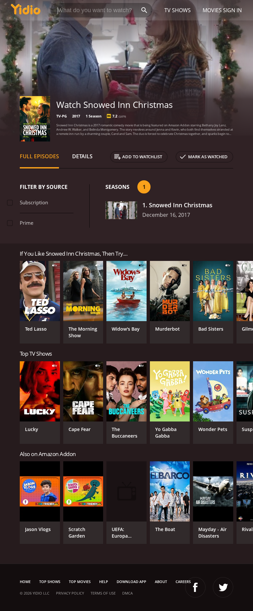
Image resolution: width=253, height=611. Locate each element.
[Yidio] (25, 10)
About (161, 581)
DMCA (127, 593)
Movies (212, 10)
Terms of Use (103, 593)
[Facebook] (195, 587)
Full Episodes (39, 156)
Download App (131, 581)
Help (103, 581)
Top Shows (49, 581)
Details (82, 156)
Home (25, 581)
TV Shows (177, 10)
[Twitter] (223, 587)
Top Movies (80, 581)
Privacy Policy (70, 593)
